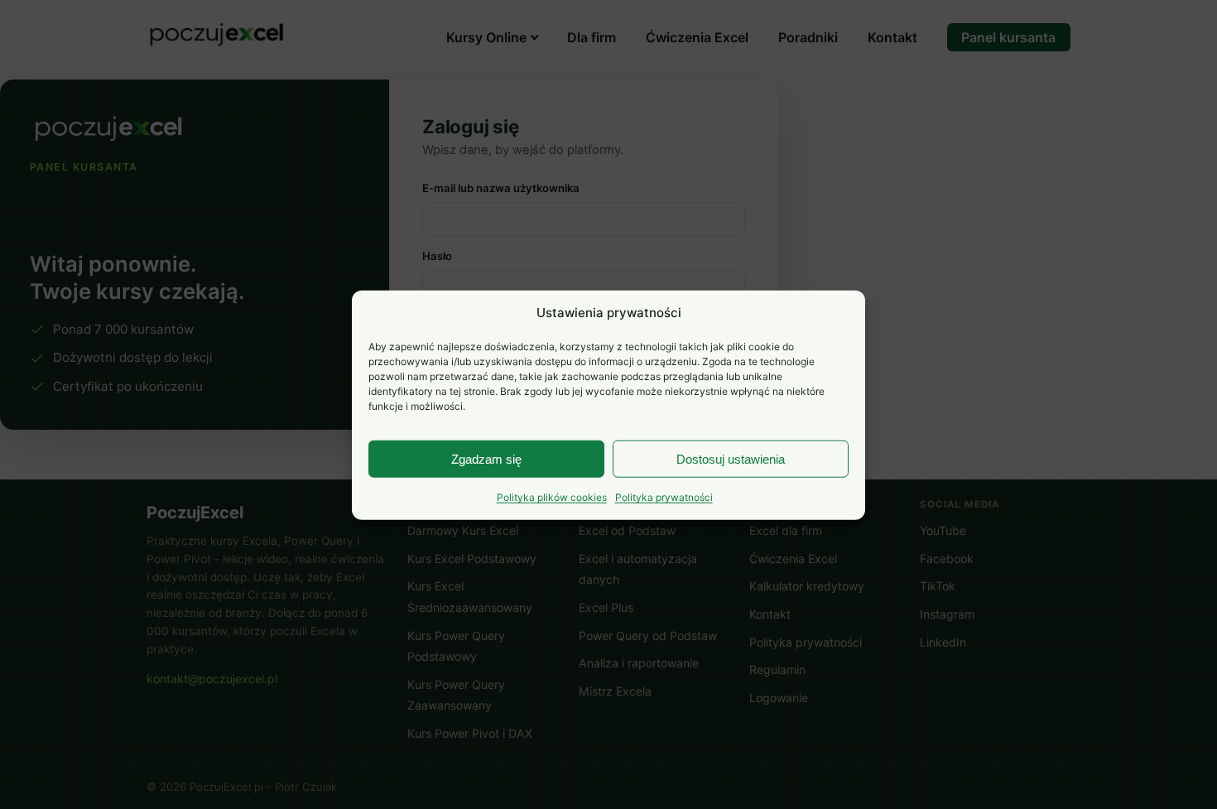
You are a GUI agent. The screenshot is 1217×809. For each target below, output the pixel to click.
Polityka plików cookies (552, 496)
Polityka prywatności (664, 496)
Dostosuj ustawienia (730, 458)
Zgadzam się (486, 458)
